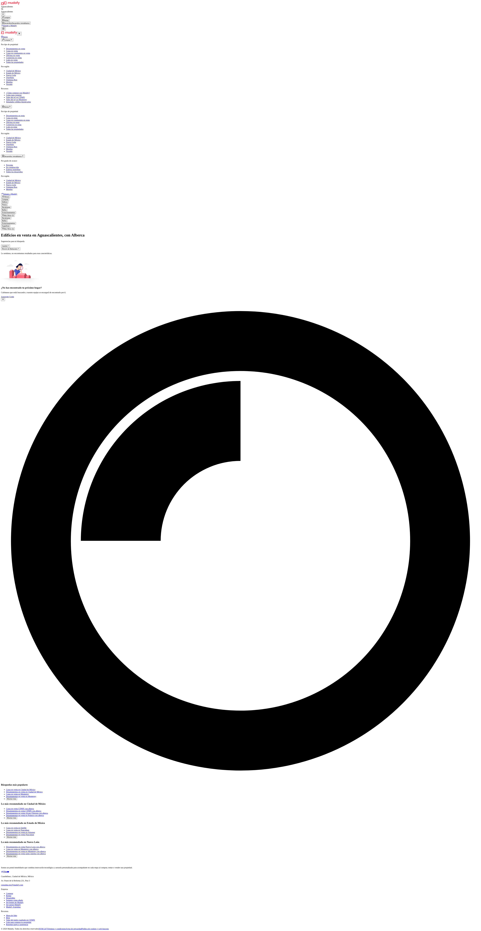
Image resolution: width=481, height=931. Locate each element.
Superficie (5, 226)
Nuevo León (11, 75)
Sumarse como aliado (14, 900)
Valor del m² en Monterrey (16, 100)
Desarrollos (10, 898)
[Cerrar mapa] (3, 299)
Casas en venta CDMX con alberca (20, 809)
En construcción (12, 167)
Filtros (6, 197)
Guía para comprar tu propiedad (18, 922)
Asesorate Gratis (7, 297)
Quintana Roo (11, 80)
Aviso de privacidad (74, 929)
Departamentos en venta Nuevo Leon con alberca (25, 847)
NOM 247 (43, 929)
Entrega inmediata (13, 170)
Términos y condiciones (56, 929)
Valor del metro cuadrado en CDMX (20, 920)
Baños (4, 210)
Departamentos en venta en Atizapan (20, 832)
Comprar (7, 17)
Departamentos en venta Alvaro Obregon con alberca (27, 813)
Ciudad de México (13, 71)
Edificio (4, 202)
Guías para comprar (14, 95)
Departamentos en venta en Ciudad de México (24, 792)
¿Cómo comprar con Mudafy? (18, 93)
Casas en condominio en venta (18, 53)
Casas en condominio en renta (18, 120)
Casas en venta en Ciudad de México (20, 790)
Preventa (9, 165)
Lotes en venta (12, 60)
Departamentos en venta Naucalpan (20, 835)
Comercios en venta (14, 58)
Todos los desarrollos (14, 172)
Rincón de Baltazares (10, 249)
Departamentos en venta (15, 49)
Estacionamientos (8, 213)
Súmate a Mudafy (10, 26)
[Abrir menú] (3, 29)
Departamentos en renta (15, 116)
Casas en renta (11, 118)
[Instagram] (4, 872)
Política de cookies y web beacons (95, 929)
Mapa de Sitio (11, 915)
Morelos (9, 82)
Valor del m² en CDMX (15, 97)
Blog (8, 918)
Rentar (6, 20)
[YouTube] (8, 872)
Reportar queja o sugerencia (17, 924)
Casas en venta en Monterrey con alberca (22, 849)
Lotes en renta (11, 127)
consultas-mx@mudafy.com (12, 885)
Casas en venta (12, 51)
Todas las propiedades (14, 62)
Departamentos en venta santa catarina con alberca (26, 854)
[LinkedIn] (6, 872)
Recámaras (6, 207)
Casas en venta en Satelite (16, 828)
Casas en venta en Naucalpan (17, 830)
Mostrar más (11, 799)
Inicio (5, 37)
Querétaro (10, 77)
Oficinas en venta (13, 55)
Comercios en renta (13, 125)
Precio (4, 205)
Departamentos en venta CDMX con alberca (23, 811)
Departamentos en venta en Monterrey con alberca (26, 851)
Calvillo (4, 246)
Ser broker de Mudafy (14, 902)
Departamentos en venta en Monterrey (21, 796)
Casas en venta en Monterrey (17, 794)
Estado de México (13, 73)
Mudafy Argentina (13, 907)
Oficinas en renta (12, 122)
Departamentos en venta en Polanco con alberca (25, 815)
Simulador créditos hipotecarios (18, 102)
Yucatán (9, 84)
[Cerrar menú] (19, 33)
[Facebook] (2, 872)
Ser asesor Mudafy (13, 905)
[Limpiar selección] (3, 14)
